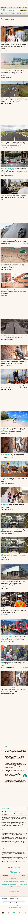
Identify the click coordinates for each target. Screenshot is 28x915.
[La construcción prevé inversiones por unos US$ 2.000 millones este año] (14, 186)
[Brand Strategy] (18, 876)
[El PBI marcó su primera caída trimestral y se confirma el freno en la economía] (14, 545)
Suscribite (22, 881)
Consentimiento (14, 896)
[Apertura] (4, 876)
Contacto (6, 881)
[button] (25, 776)
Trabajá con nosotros (23, 884)
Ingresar (25, 913)
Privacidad (14, 893)
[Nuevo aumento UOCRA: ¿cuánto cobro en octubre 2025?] (14, 445)
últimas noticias (4, 7)
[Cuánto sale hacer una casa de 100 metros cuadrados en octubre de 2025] (14, 352)
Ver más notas (14, 700)
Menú (3, 913)
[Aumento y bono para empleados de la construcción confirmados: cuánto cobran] (14, 376)
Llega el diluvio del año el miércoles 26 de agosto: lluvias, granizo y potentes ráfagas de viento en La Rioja (15, 751)
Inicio (14, 913)
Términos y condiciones (14, 891)
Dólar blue (15, 7)
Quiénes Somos (4, 884)
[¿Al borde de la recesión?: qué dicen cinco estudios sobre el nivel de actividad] (14, 653)
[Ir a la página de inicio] (8, 10)
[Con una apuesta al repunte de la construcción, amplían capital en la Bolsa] (14, 231)
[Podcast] (24, 875)
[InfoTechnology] (14, 878)
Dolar (8, 913)
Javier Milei (21, 7)
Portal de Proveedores (12, 884)
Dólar (10, 7)
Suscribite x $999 (23, 10)
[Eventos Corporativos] (12, 876)
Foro (19, 913)
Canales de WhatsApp (13, 881)
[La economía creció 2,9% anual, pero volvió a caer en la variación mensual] (14, 520)
